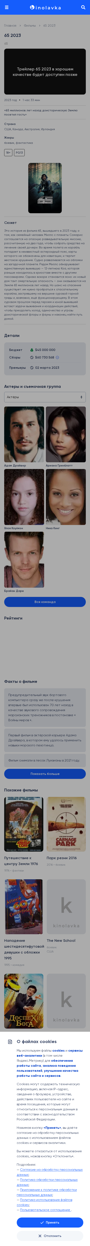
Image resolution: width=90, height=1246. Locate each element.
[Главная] (45, 7)
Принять (52, 1222)
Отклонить (52, 1236)
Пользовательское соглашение (45, 1210)
